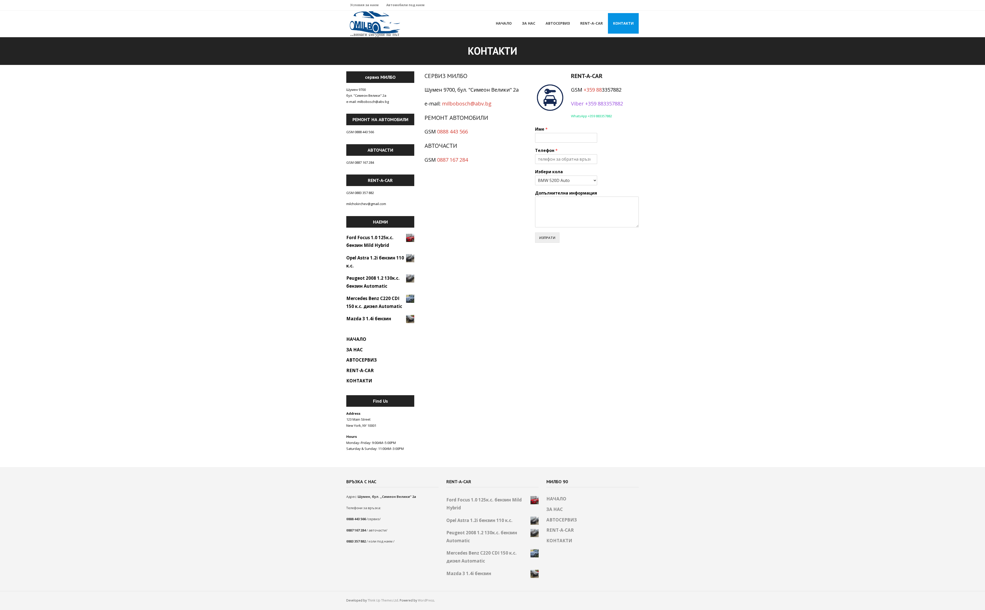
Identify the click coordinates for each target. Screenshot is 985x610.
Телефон (546, 150)
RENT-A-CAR (360, 370)
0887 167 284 (452, 159)
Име (541, 129)
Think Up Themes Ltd (383, 600)
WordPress (426, 600)
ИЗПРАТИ (547, 237)
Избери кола (549, 172)
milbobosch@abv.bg (466, 103)
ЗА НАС (354, 350)
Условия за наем (364, 5)
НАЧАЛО (356, 339)
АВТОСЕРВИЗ (361, 360)
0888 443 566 (452, 131)
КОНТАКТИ (359, 381)
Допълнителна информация (566, 193)
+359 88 (593, 89)
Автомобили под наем (405, 5)
